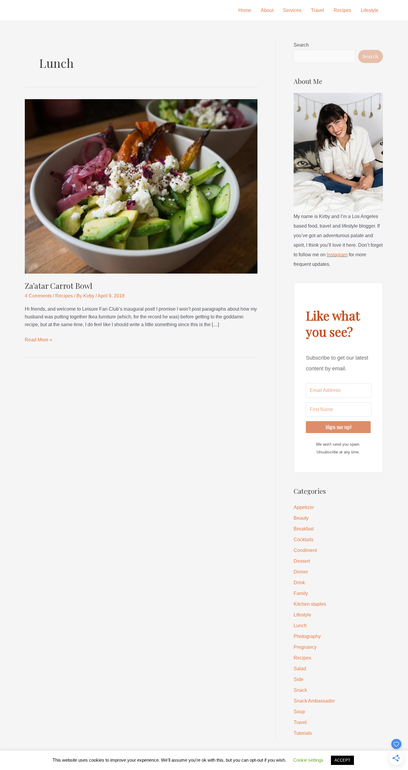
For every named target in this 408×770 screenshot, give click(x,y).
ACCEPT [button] (342, 760)
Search (301, 44)
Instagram (337, 254)
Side (298, 679)
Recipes (342, 10)
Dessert (302, 561)
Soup (299, 711)
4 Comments (38, 295)
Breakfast (304, 528)
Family (301, 593)
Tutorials (303, 733)
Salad (300, 668)
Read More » (38, 340)
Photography (307, 636)
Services (292, 10)
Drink (299, 582)
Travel (317, 10)
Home (244, 10)
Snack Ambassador (314, 700)
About (267, 10)
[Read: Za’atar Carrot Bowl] (141, 185)
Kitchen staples (310, 604)
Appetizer (304, 507)
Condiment (305, 550)
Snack (300, 690)
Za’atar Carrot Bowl (58, 285)
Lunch (300, 625)
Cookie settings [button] (308, 760)
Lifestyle (369, 10)
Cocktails (303, 539)
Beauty (301, 518)
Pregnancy (305, 647)
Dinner (301, 571)
